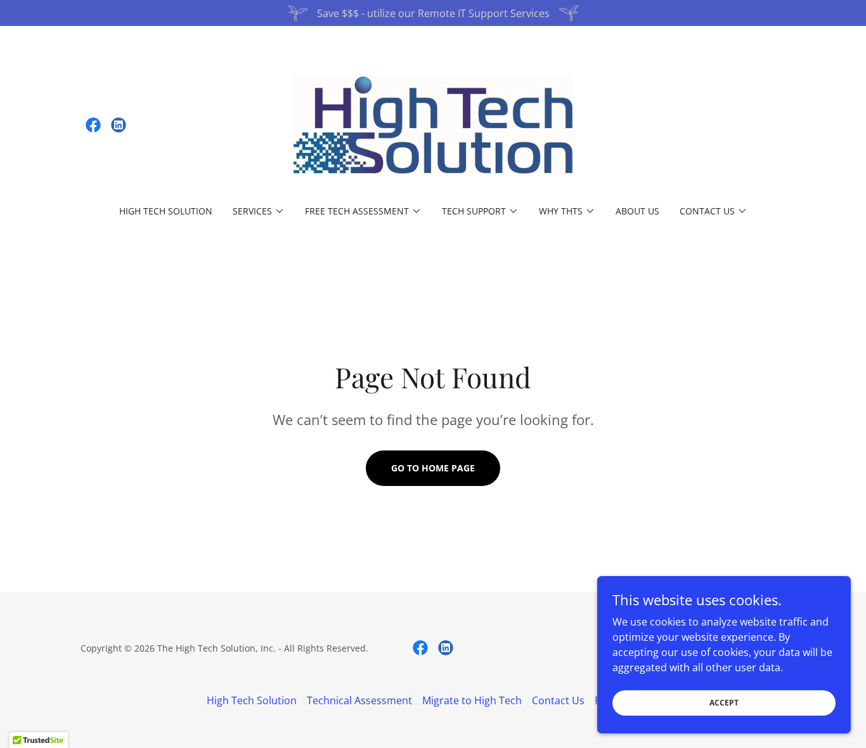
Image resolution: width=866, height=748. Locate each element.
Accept (724, 702)
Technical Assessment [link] (359, 700)
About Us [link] (637, 211)
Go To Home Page (433, 468)
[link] (93, 125)
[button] (259, 211)
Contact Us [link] (558, 700)
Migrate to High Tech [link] (472, 700)
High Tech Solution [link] (165, 211)
